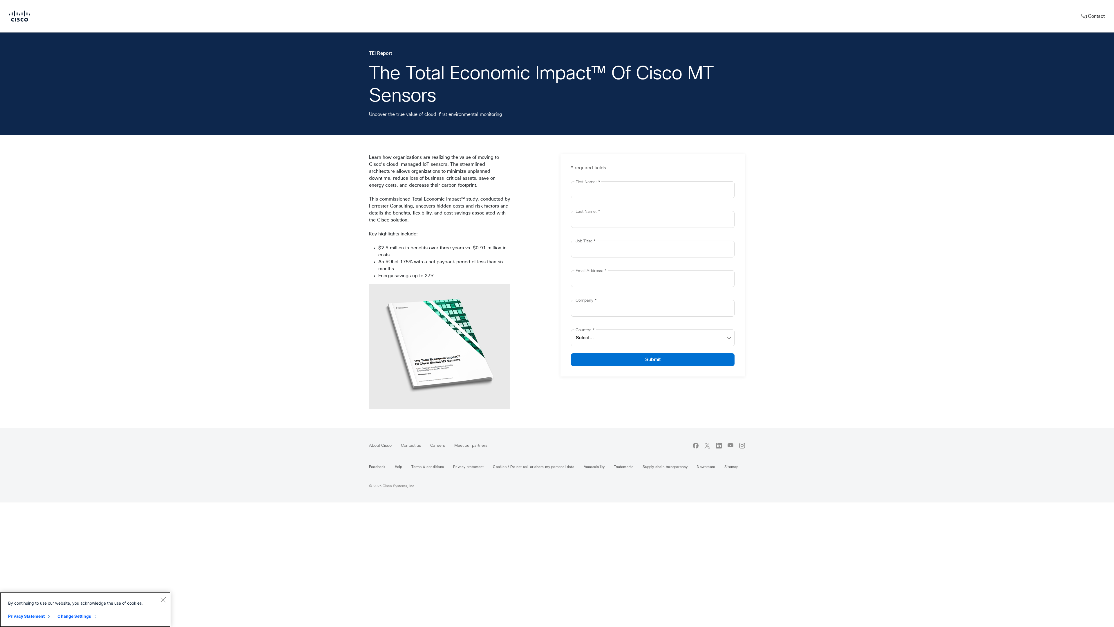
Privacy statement (468, 467)
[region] (85, 609)
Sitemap (731, 467)
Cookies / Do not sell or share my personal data (533, 467)
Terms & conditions (427, 467)
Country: (585, 330)
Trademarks (623, 467)
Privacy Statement (26, 616)
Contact (1096, 16)
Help (398, 467)
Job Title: (586, 241)
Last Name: (588, 212)
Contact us (411, 446)
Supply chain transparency (665, 467)
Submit (653, 359)
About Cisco (380, 446)
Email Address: (591, 271)
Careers (437, 446)
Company (586, 300)
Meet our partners (470, 446)
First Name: (588, 182)
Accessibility (594, 467)
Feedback (377, 467)
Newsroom (706, 467)
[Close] (163, 600)
